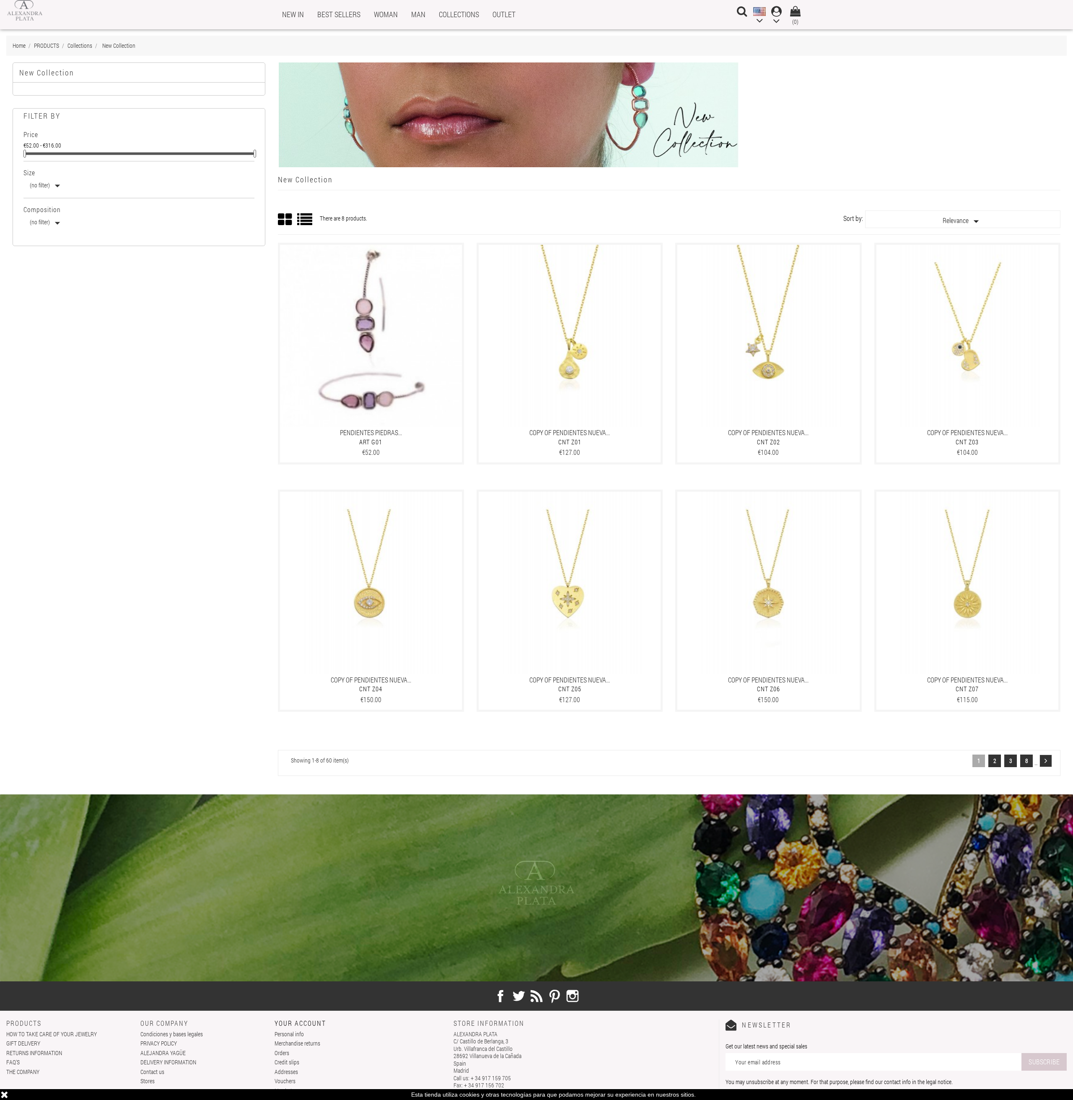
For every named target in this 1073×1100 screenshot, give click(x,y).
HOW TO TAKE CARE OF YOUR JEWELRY (51, 1034)
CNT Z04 (370, 689)
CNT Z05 (569, 689)
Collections (459, 14)
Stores (147, 1081)
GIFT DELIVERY (23, 1043)
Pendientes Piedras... (371, 432)
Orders (282, 1053)
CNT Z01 (569, 442)
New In (293, 14)
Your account (300, 1023)
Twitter (518, 996)
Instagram (572, 996)
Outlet (504, 14)
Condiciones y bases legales (171, 1034)
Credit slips (287, 1062)
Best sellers (338, 14)
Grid (285, 220)
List (305, 222)
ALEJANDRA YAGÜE (163, 1053)
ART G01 (370, 442)
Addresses (286, 1072)
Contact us (152, 1072)
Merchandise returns (297, 1043)
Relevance (962, 221)
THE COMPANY (22, 1072)
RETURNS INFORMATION (34, 1053)
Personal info (289, 1034)
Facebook (500, 996)
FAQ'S (13, 1062)
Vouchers (285, 1081)
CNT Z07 (967, 689)
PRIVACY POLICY (158, 1043)
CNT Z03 (967, 442)
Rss (536, 996)
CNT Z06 (768, 689)
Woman (386, 14)
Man (418, 14)
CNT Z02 (768, 442)
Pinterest (554, 996)
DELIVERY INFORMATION (168, 1062)
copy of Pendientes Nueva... (569, 432)
